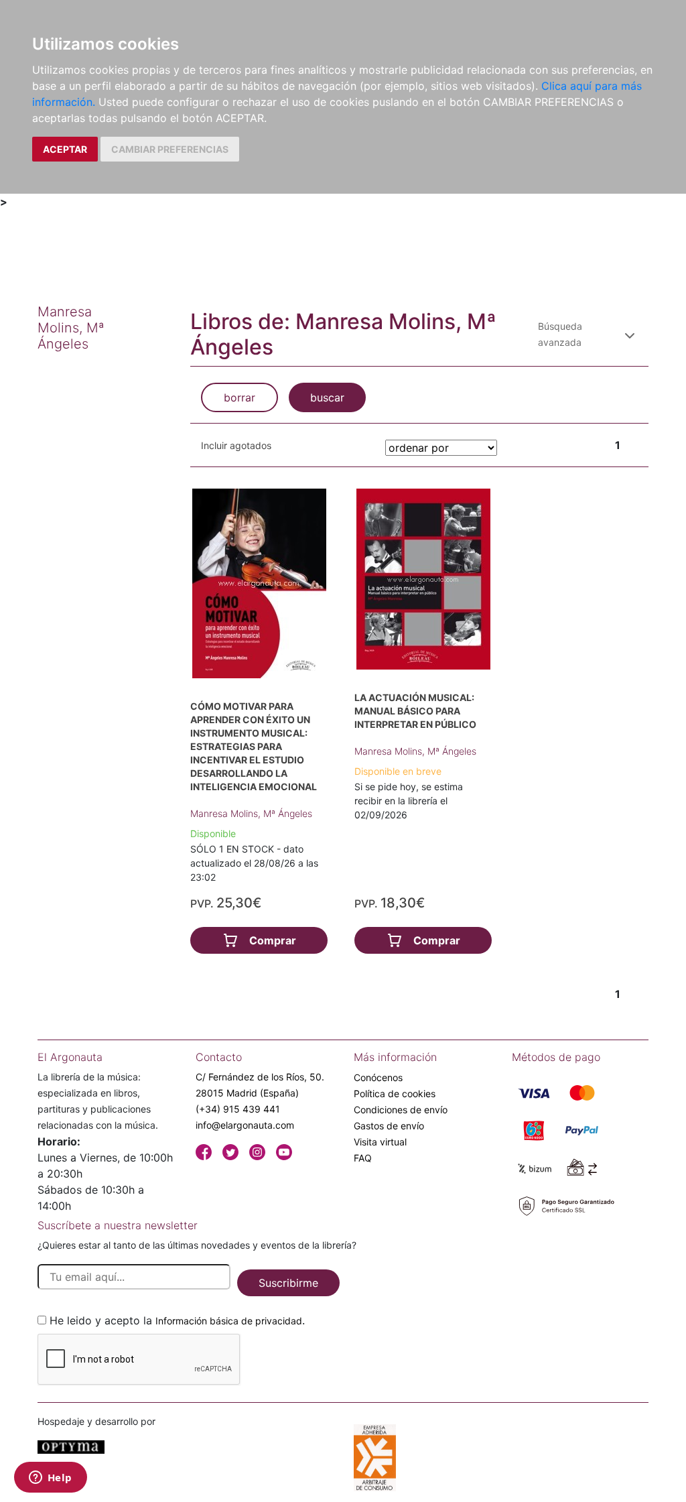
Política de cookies (394, 1093)
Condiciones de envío (401, 1109)
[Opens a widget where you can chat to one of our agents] (50, 1478)
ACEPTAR (65, 149)
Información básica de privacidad (228, 1320)
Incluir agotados (236, 445)
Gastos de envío (389, 1125)
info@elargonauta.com (245, 1125)
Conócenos (378, 1077)
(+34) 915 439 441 (238, 1109)
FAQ (363, 1158)
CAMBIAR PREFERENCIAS (169, 149)
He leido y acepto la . (177, 1320)
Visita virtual (380, 1141)
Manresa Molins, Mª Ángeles (251, 813)
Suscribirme (288, 1283)
